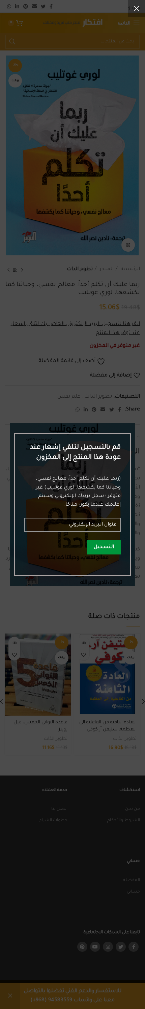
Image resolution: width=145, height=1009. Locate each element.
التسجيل (104, 547)
